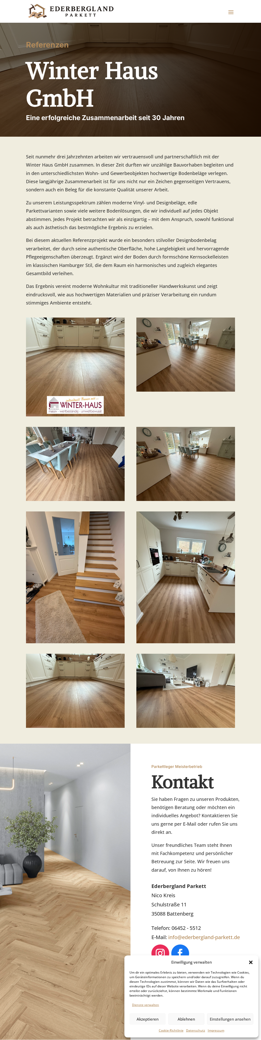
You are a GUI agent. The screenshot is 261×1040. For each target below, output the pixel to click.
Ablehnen (186, 1019)
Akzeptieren (148, 1019)
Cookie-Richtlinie (171, 1030)
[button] (250, 962)
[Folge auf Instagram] (160, 953)
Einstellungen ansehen (230, 1019)
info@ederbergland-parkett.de (204, 937)
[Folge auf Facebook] (180, 953)
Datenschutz (195, 1030)
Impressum (216, 1030)
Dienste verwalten (145, 1005)
